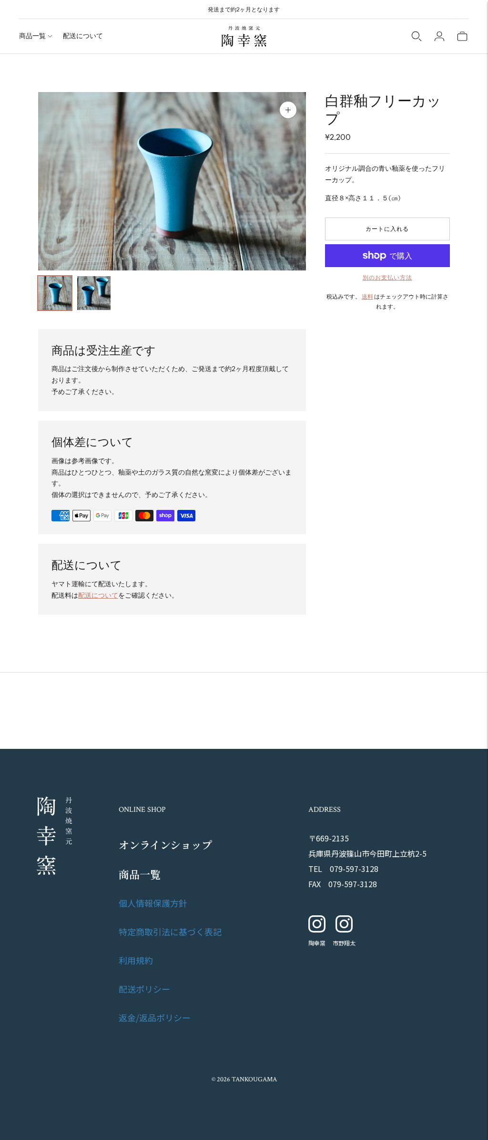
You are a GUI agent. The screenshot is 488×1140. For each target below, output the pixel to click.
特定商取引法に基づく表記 (170, 931)
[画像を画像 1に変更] (54, 293)
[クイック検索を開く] (416, 36)
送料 (367, 296)
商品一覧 (32, 35)
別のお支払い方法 (387, 277)
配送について (83, 35)
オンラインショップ (165, 844)
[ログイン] (439, 36)
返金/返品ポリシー (155, 1017)
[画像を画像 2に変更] (94, 293)
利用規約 (136, 960)
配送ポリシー (144, 989)
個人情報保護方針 (153, 903)
